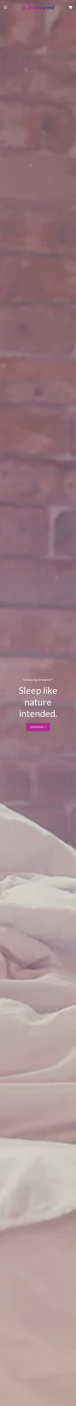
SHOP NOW (37, 727)
